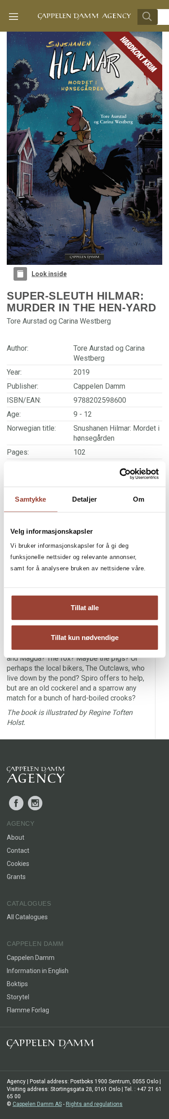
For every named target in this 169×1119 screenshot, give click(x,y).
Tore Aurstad (93, 348)
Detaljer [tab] (84, 499)
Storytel (18, 997)
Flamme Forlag (28, 1010)
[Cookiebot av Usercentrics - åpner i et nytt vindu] (120, 474)
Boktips (17, 983)
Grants (16, 876)
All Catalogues (27, 917)
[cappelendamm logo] (50, 1046)
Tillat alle (85, 607)
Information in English (38, 970)
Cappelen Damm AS (37, 1104)
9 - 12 (82, 414)
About (15, 837)
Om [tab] (138, 499)
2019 (81, 372)
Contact (18, 850)
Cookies (18, 863)
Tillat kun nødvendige (85, 637)
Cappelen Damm (99, 386)
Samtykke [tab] (30, 499)
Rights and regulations (94, 1104)
